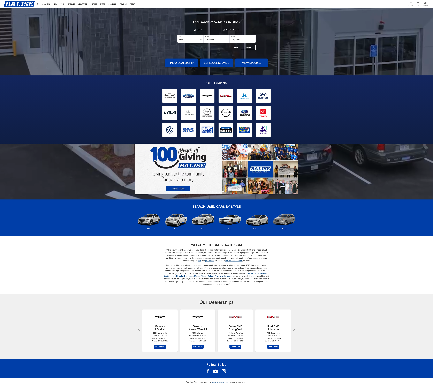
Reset (236, 47)
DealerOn (215, 382)
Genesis (263, 273)
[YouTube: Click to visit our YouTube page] (216, 372)
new (199, 261)
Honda (172, 276)
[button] (210, 192)
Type (180, 37)
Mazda (197, 276)
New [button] (55, 4)
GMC (166, 276)
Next (294, 328)
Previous (139, 328)
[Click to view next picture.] (285, 169)
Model (233, 37)
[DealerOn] (191, 382)
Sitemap (221, 382)
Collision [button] (112, 4)
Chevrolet (249, 273)
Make (207, 37)
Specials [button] (71, 4)
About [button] (132, 4)
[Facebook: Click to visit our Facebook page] (208, 372)
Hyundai (179, 276)
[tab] (198, 30)
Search (248, 47)
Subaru (211, 276)
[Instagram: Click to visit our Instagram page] (224, 372)
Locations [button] (45, 4)
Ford (257, 273)
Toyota (218, 276)
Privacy (227, 382)
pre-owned (209, 261)
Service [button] (94, 4)
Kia (185, 276)
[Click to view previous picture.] (147, 169)
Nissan (204, 276)
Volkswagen (227, 276)
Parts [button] (102, 4)
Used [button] (62, 4)
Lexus (190, 276)
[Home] (37, 4)
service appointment (233, 261)
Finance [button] (123, 4)
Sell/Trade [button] (82, 4)
